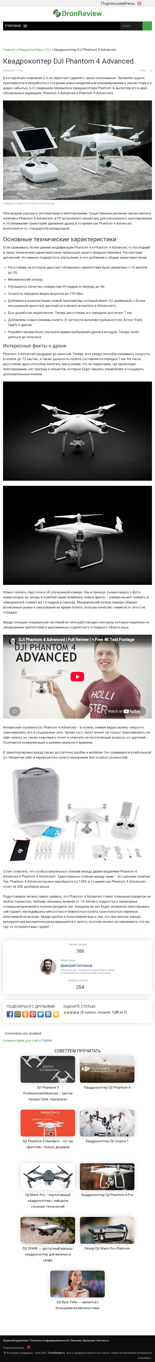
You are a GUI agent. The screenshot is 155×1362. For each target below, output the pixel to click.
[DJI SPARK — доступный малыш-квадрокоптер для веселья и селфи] (48, 1242)
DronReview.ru (56, 1352)
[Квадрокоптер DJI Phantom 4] (107, 1081)
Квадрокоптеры (31, 50)
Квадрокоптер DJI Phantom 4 (107, 1087)
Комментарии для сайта (27, 1040)
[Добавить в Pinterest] (33, 1014)
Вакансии (89, 1340)
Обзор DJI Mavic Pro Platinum (107, 1248)
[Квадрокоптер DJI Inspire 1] (107, 1135)
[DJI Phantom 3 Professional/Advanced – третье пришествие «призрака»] (48, 1081)
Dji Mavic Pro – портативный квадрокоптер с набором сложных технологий (47, 1201)
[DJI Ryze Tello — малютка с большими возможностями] (77, 1296)
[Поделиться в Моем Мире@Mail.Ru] (17, 1014)
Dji (49, 50)
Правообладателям (15, 1340)
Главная (9, 50)
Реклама (76, 1340)
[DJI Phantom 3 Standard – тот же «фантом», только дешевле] (48, 1135)
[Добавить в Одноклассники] (25, 1014)
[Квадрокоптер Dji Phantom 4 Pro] (107, 1189)
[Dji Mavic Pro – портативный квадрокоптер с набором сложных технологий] (48, 1189)
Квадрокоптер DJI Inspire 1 (107, 1141)
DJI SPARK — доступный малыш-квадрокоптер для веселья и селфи (48, 1254)
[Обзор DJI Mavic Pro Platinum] (107, 1242)
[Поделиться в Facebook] (10, 1014)
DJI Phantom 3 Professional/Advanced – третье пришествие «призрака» (48, 1093)
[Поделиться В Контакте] (48, 1014)
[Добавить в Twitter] (40, 1014)
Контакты (102, 1340)
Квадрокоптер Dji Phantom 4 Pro (107, 1195)
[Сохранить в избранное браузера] (56, 1014)
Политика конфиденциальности (49, 1340)
